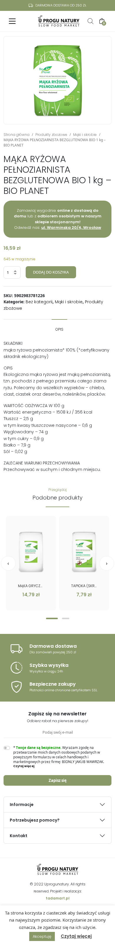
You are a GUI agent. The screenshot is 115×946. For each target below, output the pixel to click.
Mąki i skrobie (85, 134)
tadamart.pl (58, 898)
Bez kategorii (39, 302)
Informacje (22, 804)
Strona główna (16, 134)
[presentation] (8, 563)
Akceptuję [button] (42, 936)
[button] (52, 618)
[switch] (7, 748)
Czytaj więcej (76, 936)
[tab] (59, 326)
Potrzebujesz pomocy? (35, 820)
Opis (59, 329)
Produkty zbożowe (51, 134)
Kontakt (18, 836)
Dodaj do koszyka (51, 272)
